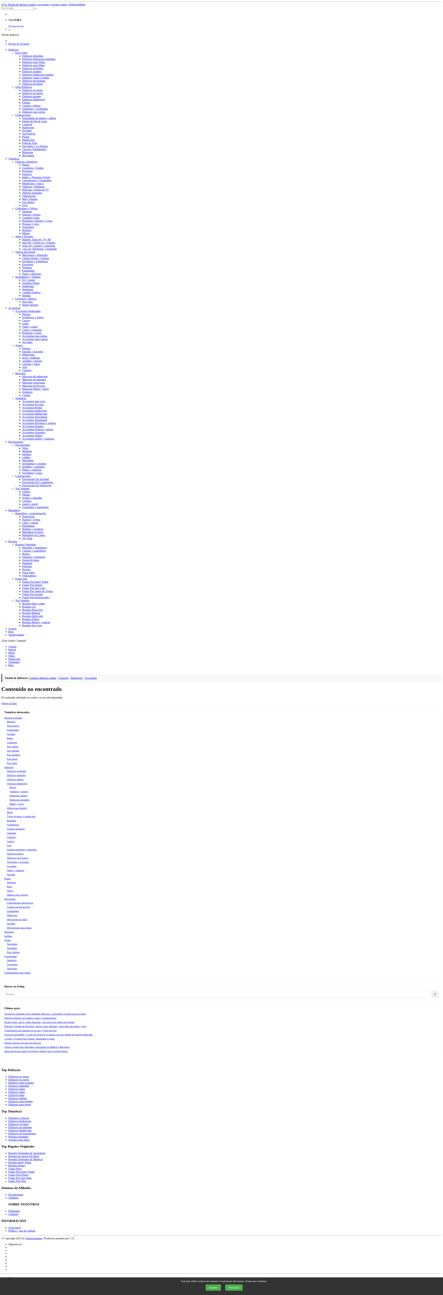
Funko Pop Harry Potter (35, 581)
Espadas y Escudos (32, 351)
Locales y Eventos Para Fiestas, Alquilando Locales (29, 1039)
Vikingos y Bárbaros (33, 186)
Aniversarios (13, 726)
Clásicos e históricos (26, 161)
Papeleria (27, 563)
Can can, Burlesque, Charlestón (39, 248)
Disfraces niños (16, 1089)
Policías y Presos (31, 214)
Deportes (27, 211)
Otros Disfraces (23, 87)
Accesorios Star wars (33, 401)
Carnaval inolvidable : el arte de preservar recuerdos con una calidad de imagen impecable (48, 1034)
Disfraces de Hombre (33, 80)
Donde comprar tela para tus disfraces (22, 1043)
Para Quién (21, 52)
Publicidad (14, 1211)
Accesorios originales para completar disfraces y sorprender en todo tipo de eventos (45, 1014)
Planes (7, 878)
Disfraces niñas (16, 1092)
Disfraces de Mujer (32, 83)
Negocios (11, 882)
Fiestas (7, 940)
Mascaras (20, 373)
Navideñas (12, 948)
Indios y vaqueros (15, 870)
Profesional (28, 516)
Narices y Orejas (31, 519)
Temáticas (13, 158)
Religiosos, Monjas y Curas (37, 220)
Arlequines (28, 227)
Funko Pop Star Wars (20, 1178)
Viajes (10, 891)
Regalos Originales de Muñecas (25, 1159)
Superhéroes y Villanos (27, 276)
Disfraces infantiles (16, 775)
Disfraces (13, 49)
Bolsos (26, 553)
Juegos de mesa (30, 560)
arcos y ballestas (31, 357)
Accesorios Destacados (27, 311)
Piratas (25, 136)
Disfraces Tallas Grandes (35, 77)
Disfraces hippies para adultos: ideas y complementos (30, 1018)
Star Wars (27, 301)
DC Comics (28, 280)
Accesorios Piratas (32, 407)
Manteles (27, 451)
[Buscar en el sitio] (35, 8)
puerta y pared (30, 504)
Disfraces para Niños (33, 62)
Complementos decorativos (20, 903)
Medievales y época (33, 183)
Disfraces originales (16, 771)
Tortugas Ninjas (30, 283)
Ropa (9, 886)
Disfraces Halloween (33, 99)
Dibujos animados (32, 192)
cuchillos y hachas (32, 360)
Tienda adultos (16, 634)
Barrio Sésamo (30, 304)
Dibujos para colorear (17, 895)
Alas (24, 367)
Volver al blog (9, 703)
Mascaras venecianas (33, 382)
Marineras (27, 152)
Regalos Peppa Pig (32, 609)
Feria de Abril (29, 143)
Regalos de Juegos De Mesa (23, 1156)
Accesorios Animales (33, 432)
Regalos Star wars (32, 625)
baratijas (26, 454)
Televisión (12, 968)
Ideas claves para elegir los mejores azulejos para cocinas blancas (36, 1051)
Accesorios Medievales (34, 413)
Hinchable (27, 460)
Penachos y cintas (32, 332)
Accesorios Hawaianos (34, 416)
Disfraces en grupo (32, 90)
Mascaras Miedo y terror (35, 388)
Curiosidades (10, 956)
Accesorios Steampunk (34, 420)
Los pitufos (28, 202)
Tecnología (12, 964)
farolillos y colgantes (33, 466)
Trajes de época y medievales (21, 816)
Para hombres (13, 755)
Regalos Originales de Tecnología (26, 1153)
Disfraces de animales (20, 1127)
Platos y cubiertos (31, 469)
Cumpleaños (13, 730)
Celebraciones (23, 115)
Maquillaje (14, 510)
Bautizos (11, 721)
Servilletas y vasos (32, 472)
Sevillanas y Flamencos (35, 261)
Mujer (10, 812)
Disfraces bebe (16, 1095)
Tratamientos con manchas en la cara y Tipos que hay (30, 1030)
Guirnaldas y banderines (35, 507)
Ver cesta (12, 26)
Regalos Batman (31, 613)
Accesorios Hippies (32, 426)
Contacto (13, 1214)
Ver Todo (27, 538)
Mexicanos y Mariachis (35, 255)
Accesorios (14, 308)
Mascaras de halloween (35, 376)
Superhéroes (13, 825)
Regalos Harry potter (33, 603)
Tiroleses (27, 267)
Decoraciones (15, 441)
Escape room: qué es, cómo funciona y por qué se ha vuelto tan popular (39, 1022)
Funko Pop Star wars (33, 588)
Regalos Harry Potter (19, 1162)
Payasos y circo (30, 224)
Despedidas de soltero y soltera (39, 118)
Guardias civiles (31, 217)
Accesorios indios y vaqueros (38, 438)
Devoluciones (15, 1194)
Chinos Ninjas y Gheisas (35, 258)
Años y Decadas (24, 236)
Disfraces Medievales (20, 1130)
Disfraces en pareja (32, 93)
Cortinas (26, 501)
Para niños (12, 763)
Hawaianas (28, 155)
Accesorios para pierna (34, 336)
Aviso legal (14, 1227)
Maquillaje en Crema (33, 535)
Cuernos (26, 370)
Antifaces (27, 392)
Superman (27, 289)
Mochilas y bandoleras (34, 547)
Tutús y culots (29, 326)
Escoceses (27, 264)
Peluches (27, 566)
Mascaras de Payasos (33, 385)
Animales (11, 833)
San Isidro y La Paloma (35, 146)
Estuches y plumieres (33, 557)
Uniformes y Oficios (26, 208)
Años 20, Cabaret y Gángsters (38, 245)
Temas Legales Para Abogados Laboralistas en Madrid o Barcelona (36, 1047)
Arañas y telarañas (32, 497)
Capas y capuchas (32, 329)
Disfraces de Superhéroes (22, 1133)
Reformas (9, 932)
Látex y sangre (30, 522)
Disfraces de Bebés (32, 68)
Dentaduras (28, 525)
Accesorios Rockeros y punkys (39, 423)
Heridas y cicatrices (32, 529)
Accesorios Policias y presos (37, 429)
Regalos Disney (30, 619)
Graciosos (11, 866)
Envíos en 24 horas (18, 43)
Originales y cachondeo (35, 108)
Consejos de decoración (18, 907)
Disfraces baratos (31, 96)
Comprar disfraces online (42, 678)
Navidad (26, 130)
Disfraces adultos (15, 779)
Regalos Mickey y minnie (36, 622)
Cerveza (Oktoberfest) (34, 149)
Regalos (12, 541)
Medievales (28, 139)
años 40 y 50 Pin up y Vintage (38, 242)
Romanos (27, 171)
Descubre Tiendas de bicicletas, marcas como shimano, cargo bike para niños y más (45, 1026)
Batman (26, 295)
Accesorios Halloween (34, 410)
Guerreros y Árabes (33, 167)
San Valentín (13, 751)
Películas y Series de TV (35, 189)
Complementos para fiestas (17, 973)
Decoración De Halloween (36, 485)
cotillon (26, 457)
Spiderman (28, 286)
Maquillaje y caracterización (30, 513)
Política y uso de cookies (21, 1230)
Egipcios (27, 174)
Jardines (8, 936)
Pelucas (26, 314)
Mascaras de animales (34, 379)
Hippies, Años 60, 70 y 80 (36, 239)
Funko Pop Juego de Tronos (37, 591)
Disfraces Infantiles (32, 55)
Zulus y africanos (31, 273)
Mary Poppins (30, 199)
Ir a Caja (19, 26)
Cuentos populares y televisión (22, 849)
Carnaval (27, 124)
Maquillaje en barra (32, 532)
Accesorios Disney (32, 435)
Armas (18, 345)
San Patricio (28, 133)
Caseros (10, 841)
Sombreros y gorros (33, 317)
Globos (26, 491)
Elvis (25, 205)
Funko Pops (14, 1168)
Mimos (26, 233)
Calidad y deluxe (31, 105)
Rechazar (234, 1287)
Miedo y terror (17, 804)
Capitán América (31, 292)
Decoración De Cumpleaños (37, 482)
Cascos (26, 320)
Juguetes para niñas (18, 1139)
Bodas (10, 738)
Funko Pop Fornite (32, 594)
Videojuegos (29, 196)
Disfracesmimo (34, 1238)
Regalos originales (13, 718)
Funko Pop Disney (32, 585)
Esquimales (28, 270)
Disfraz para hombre (17, 808)
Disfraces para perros (33, 111)
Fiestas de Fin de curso (34, 121)
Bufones (26, 230)
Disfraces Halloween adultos (37, 74)
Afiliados (13, 1197)
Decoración (9, 899)
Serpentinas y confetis (34, 463)
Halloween (28, 127)
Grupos (12, 628)
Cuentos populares (16, 829)
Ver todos (27, 342)
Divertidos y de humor (18, 862)
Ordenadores (29, 575)
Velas (25, 448)
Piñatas (26, 494)
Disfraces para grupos (17, 858)
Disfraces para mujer (19, 1104)
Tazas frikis (28, 572)
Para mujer (12, 759)
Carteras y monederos (34, 550)
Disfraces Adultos (32, 71)
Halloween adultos (19, 795)
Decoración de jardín (17, 919)
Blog (11, 631)
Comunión (12, 742)
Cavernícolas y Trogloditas (36, 180)
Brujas (13, 787)
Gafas (25, 323)
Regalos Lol (28, 606)
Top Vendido (22, 488)
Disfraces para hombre (20, 1101)
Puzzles (26, 569)
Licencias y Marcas (25, 298)
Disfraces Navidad (18, 1124)
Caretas (26, 395)
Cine (9, 845)
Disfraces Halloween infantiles (39, 59)
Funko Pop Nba (17, 1181)
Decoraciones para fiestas (19, 928)
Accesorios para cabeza (35, 339)
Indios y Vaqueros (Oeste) (36, 177)
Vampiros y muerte (19, 791)
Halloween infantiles (20, 800)
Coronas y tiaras (31, 364)
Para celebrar (13, 952)
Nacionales (12, 944)
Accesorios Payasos (33, 404)
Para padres (12, 746)
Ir (435, 994)
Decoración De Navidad (35, 479)
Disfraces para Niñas (33, 65)
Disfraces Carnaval (18, 1118)
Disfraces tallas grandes (21, 1082)
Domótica (11, 960)
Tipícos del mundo (25, 252)
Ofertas (26, 102)
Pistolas (26, 348)
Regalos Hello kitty (32, 616)
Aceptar (213, 1287)
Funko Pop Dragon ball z (36, 597)
